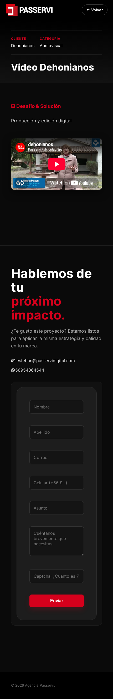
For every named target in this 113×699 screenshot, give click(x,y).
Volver (97, 10)
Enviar (56, 600)
